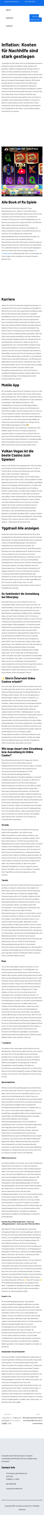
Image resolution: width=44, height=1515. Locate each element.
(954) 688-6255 (30, 1)
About (8, 10)
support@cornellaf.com (11, 1)
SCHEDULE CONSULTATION (34, 17)
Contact (9, 26)
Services (9, 18)
